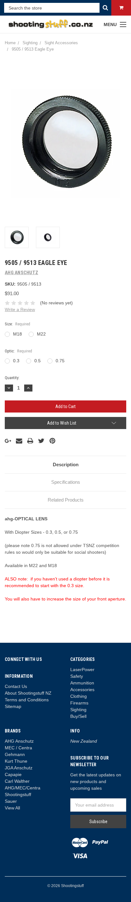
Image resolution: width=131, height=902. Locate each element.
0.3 (16, 360)
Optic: (18, 351)
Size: (17, 324)
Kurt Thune (16, 761)
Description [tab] (66, 464)
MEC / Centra (18, 747)
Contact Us (16, 686)
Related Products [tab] (66, 500)
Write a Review (20, 309)
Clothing (78, 696)
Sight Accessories (61, 42)
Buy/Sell (78, 716)
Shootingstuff (18, 794)
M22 (41, 334)
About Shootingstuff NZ (28, 693)
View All (12, 807)
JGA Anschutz (18, 767)
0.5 (37, 360)
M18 (17, 334)
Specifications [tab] (65, 482)
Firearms (79, 702)
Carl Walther (17, 781)
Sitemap (13, 706)
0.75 (60, 360)
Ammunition (82, 682)
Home (10, 42)
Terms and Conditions (27, 699)
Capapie (13, 774)
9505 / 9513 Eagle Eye (33, 49)
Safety (76, 676)
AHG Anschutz (19, 741)
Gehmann (15, 754)
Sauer (11, 801)
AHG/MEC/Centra (22, 787)
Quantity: (12, 377)
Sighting (30, 42)
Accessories (82, 689)
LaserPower (82, 669)
